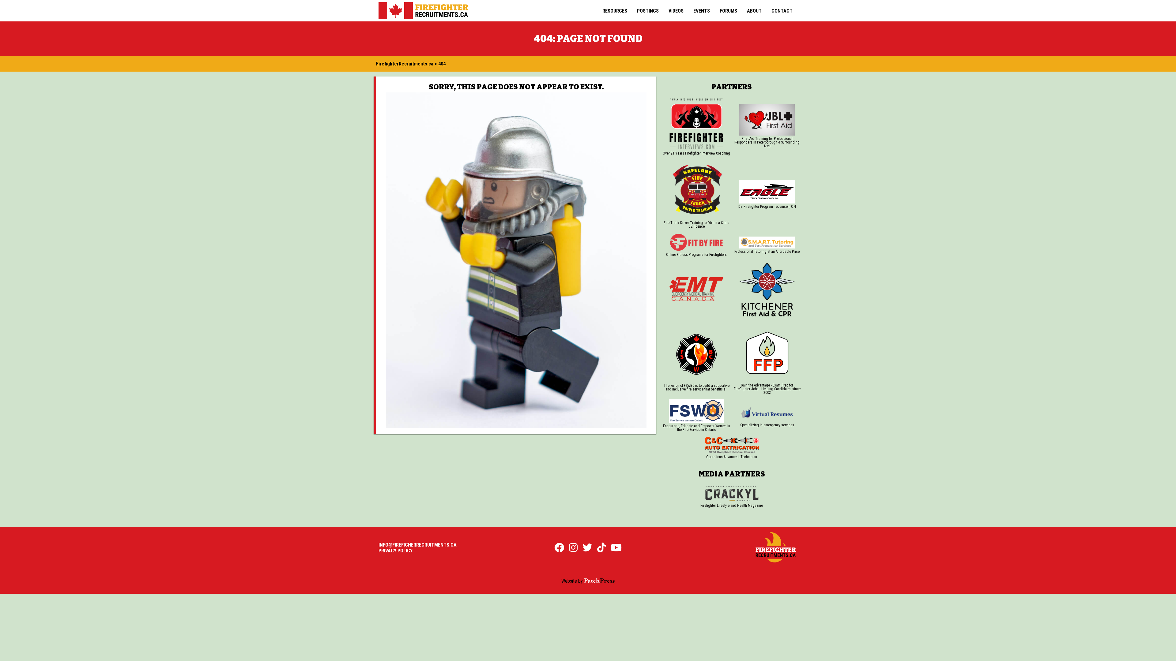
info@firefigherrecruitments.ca (418, 545)
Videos (676, 11)
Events (701, 11)
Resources (614, 11)
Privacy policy (396, 551)
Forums (728, 11)
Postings (648, 11)
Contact (782, 11)
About (754, 11)
